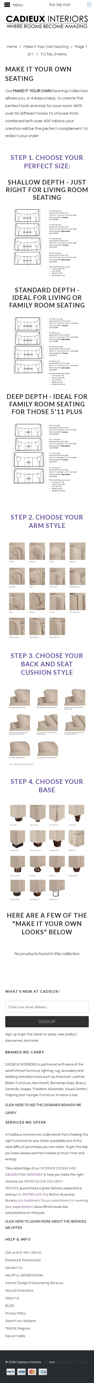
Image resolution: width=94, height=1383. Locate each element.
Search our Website (20, 1321)
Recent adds (15, 1336)
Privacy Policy (15, 1313)
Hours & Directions (19, 1290)
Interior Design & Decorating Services (34, 1283)
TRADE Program (17, 1328)
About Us (12, 1298)
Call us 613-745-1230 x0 (23, 1252)
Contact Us (13, 1268)
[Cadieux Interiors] (47, 22)
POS (45, 1362)
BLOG (9, 1306)
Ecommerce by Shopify (71, 1362)
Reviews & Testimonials (23, 1260)
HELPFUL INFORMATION (24, 1275)
